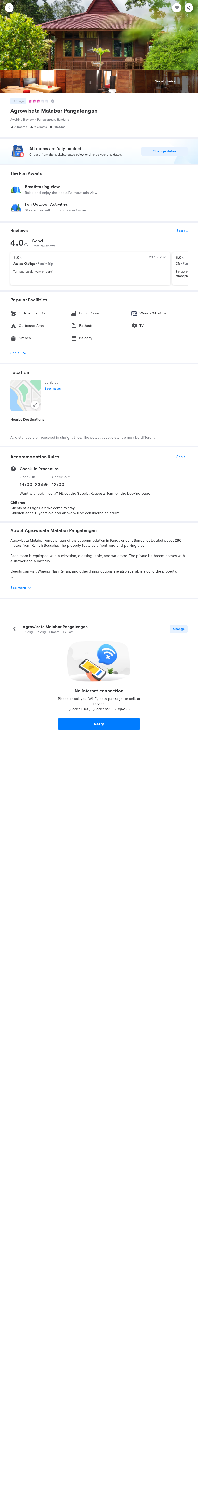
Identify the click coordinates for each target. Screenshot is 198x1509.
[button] (25, 395)
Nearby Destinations (27, 419)
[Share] (189, 7)
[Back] (9, 7)
